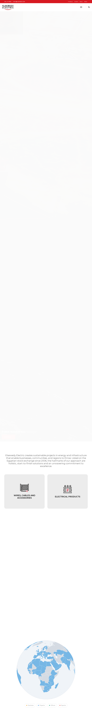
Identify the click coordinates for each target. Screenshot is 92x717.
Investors (70, 1)
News (81, 1)
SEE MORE (7, 437)
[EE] (8, 7)
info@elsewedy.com (19, 1)
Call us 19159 (7, 1)
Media (85, 1)
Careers (76, 1)
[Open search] (89, 7)
